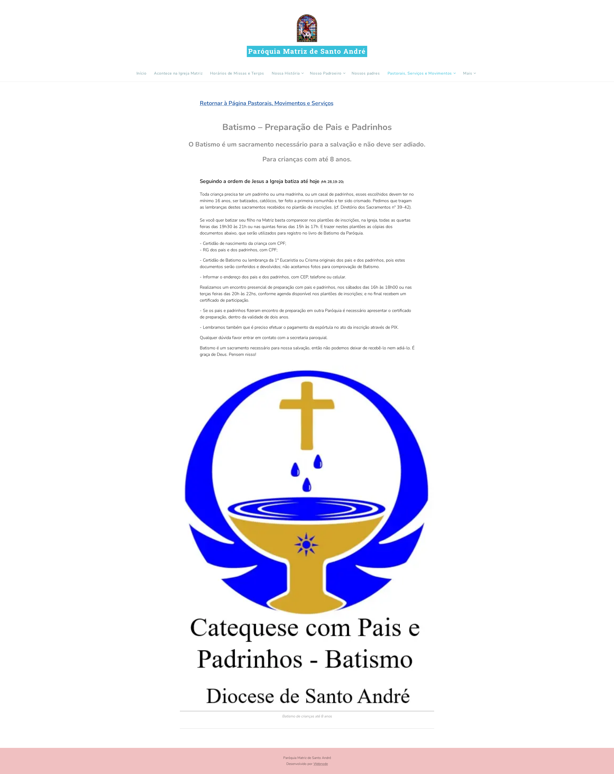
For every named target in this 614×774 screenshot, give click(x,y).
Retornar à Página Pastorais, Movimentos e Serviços (266, 103)
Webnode (320, 764)
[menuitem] (143, 73)
